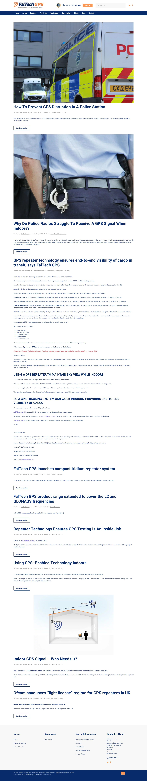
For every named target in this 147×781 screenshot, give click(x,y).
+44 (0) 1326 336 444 (73, 5)
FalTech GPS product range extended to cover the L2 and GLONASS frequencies (65, 499)
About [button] (24, 13)
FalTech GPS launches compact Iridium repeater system (64, 469)
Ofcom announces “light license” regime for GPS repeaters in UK (72, 693)
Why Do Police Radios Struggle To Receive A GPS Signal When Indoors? (70, 226)
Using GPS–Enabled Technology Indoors (50, 563)
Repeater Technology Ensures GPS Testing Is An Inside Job (67, 529)
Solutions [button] (33, 13)
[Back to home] (29, 5)
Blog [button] (83, 13)
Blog (52, 112)
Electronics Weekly (28, 541)
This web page (19, 420)
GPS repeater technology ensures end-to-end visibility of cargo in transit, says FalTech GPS (73, 262)
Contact (91, 13)
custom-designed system (47, 416)
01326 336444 (114, 758)
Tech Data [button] (43, 13)
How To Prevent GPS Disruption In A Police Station (59, 107)
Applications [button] (54, 13)
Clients (76, 13)
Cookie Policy (80, 747)
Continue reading (22, 128)
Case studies (66, 13)
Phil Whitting (25, 112)
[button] (123, 773)
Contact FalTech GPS (83, 750)
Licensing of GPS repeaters (85, 740)
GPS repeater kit (20, 412)
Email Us (87, 5)
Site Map (78, 743)
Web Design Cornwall (33, 775)
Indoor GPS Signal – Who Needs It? (45, 659)
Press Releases (64, 271)
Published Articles (60, 112)
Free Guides (48, 740)
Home (17, 13)
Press (57, 271)
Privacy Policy (80, 754)
